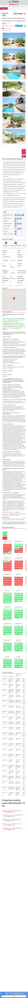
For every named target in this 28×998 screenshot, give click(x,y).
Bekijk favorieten (7, 28)
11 (19, 546)
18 (4, 599)
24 (3, 601)
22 (9, 599)
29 (9, 551)
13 (22, 546)
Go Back (4, 8)
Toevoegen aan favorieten (9, 25)
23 (11, 599)
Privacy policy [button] (21, 993)
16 (17, 548)
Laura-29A (5, 810)
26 (6, 601)
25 (4, 601)
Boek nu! (24, 152)
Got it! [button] (14, 996)
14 (15, 548)
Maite (4, 823)
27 (7, 601)
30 (11, 551)
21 (8, 599)
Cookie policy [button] (15, 993)
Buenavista (5, 815)
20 (7, 599)
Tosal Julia (5, 819)
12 (21, 546)
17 (3, 599)
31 (3, 553)
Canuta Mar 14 (6, 828)
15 (16, 548)
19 (6, 599)
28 (8, 551)
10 (18, 546)
